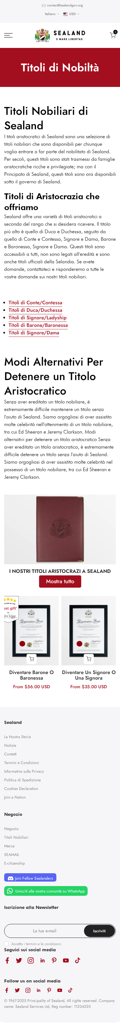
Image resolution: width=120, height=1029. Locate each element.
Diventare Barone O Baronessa (31, 675)
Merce (9, 846)
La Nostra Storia (17, 736)
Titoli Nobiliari (16, 837)
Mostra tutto (60, 581)
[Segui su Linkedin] (42, 960)
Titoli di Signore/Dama (34, 332)
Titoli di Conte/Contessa (35, 302)
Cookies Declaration (21, 788)
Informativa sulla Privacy (24, 771)
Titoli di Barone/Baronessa (38, 325)
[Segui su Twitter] (19, 960)
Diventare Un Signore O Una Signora (89, 675)
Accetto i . (36, 944)
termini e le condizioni (43, 944)
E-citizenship (14, 863)
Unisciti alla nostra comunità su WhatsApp (49, 891)
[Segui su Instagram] (31, 960)
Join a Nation (15, 797)
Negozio (11, 828)
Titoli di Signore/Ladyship (38, 317)
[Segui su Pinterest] (54, 960)
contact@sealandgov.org (65, 5)
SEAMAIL (11, 854)
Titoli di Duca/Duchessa (35, 310)
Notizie (10, 745)
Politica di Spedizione (22, 780)
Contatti (10, 754)
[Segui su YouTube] (66, 960)
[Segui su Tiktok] (78, 960)
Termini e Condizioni (21, 762)
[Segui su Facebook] (7, 960)
